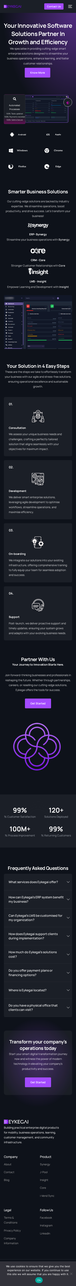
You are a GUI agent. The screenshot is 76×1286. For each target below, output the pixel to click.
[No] (71, 1274)
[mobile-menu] (69, 6)
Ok (39, 1280)
